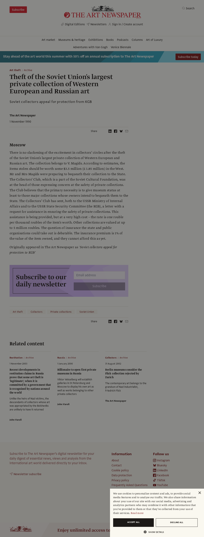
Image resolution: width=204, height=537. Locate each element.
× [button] (199, 492)
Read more (137, 513)
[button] (155, 531)
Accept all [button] (133, 522)
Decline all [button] (176, 522)
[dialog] (157, 513)
